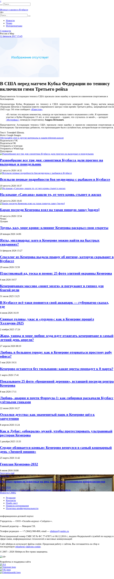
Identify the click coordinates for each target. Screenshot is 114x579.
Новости (10, 20)
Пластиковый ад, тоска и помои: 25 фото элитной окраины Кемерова (56, 273)
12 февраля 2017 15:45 (11, 36)
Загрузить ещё (7, 473)
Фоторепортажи (14, 26)
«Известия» (36, 109)
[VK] (5, 569)
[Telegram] (8, 567)
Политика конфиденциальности (22, 508)
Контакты (11, 500)
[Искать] (1, 4)
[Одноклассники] (10, 572)
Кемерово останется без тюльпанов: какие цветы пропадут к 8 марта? (56, 369)
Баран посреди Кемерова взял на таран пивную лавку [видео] (49, 210)
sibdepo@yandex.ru (59, 531)
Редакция (10, 497)
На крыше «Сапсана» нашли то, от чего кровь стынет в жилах (50, 194)
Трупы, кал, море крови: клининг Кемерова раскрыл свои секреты (54, 228)
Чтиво (9, 23)
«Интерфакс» (12, 120)
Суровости (5, 31)
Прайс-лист (12, 503)
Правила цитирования (17, 505)
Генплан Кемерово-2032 (19, 464)
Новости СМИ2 (8, 492)
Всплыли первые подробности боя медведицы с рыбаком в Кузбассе (55, 179)
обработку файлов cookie (28, 546)
